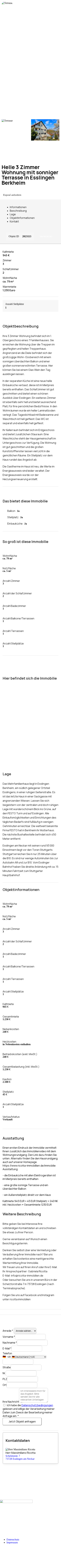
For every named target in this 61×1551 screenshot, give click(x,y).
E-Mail (7, 1348)
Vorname (9, 1337)
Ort (5, 1385)
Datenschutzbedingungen (37, 1405)
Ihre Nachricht (11, 1401)
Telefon (7, 1353)
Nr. (4, 1373)
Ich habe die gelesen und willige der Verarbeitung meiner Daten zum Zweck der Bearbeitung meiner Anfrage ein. (29, 1410)
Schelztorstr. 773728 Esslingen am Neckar (20, 1457)
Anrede (8, 1330)
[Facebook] (1, 1522)
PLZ (5, 1379)
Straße (7, 1367)
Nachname (10, 1342)
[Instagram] (1, 1525)
